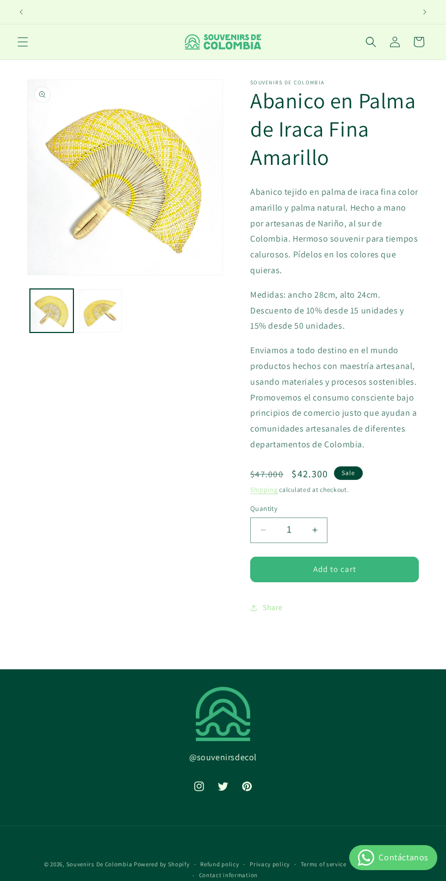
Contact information (228, 875)
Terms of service (323, 864)
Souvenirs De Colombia (99, 864)
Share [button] (273, 607)
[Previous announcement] (21, 12)
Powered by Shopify (162, 864)
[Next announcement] (425, 12)
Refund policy (219, 864)
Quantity (263, 508)
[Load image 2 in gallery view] (100, 310)
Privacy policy (270, 864)
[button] (23, 42)
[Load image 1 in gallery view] (51, 310)
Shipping (264, 489)
